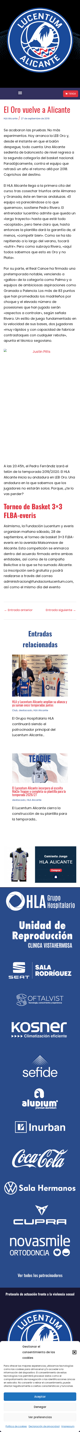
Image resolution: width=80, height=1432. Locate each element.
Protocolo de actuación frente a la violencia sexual (40, 1294)
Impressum (67, 1426)
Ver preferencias (40, 1417)
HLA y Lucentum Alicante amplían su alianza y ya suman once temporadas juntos (39, 703)
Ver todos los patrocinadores (40, 1275)
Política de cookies (16, 1426)
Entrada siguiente (61, 610)
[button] (74, 1352)
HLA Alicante (10, 118)
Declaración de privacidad (44, 1426)
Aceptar (40, 1397)
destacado (25, 710)
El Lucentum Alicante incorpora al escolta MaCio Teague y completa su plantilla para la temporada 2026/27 (39, 791)
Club (15, 710)
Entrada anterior (18, 610)
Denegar (40, 1407)
